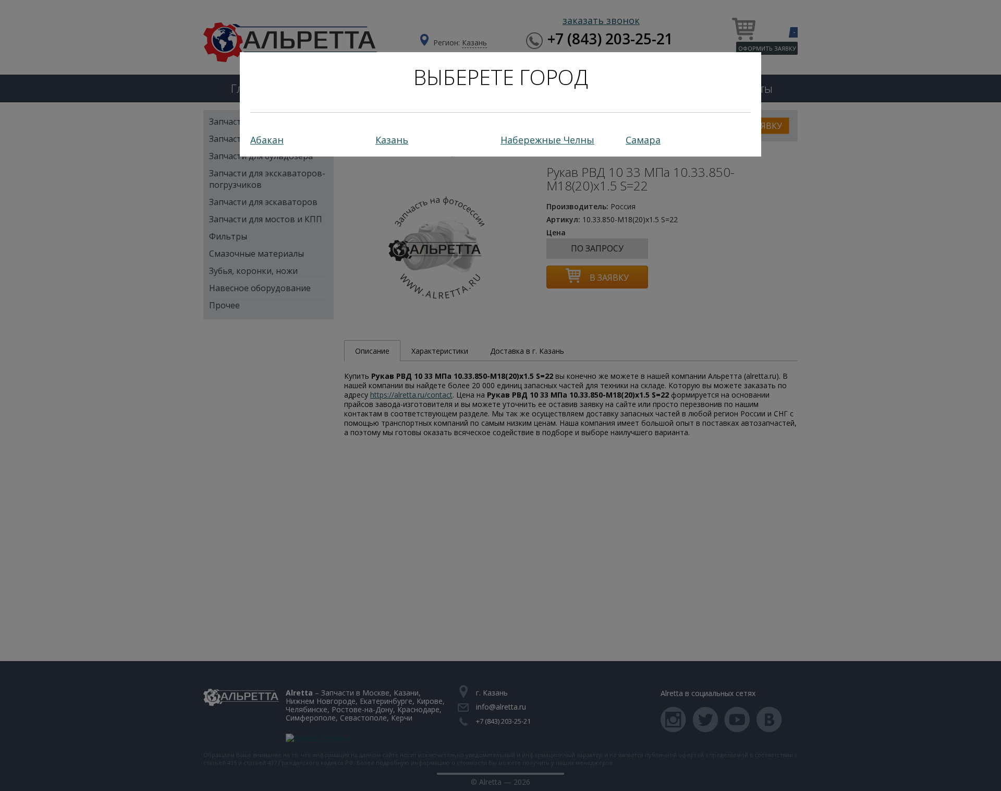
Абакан (267, 140)
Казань (391, 140)
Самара (643, 140)
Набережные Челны (547, 140)
